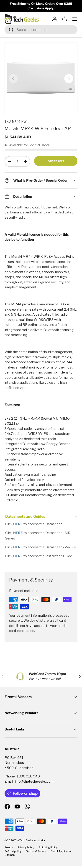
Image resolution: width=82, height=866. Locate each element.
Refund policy (13, 851)
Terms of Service (36, 851)
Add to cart (56, 161)
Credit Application (61, 851)
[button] (65, 19)
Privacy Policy (26, 847)
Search (9, 847)
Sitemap (10, 854)
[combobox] (41, 29)
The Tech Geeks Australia (29, 840)
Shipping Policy (48, 847)
